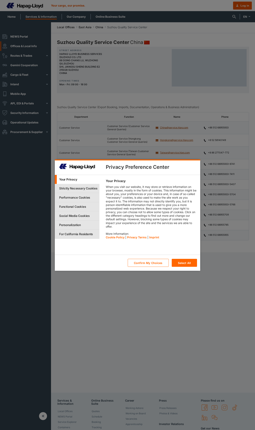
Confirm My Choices (148, 262)
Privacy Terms (137, 237)
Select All (184, 262)
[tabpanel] (151, 210)
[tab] (77, 179)
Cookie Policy (115, 237)
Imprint (154, 237)
